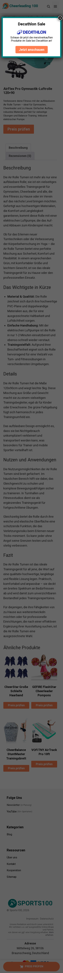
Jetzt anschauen (31, 50)
